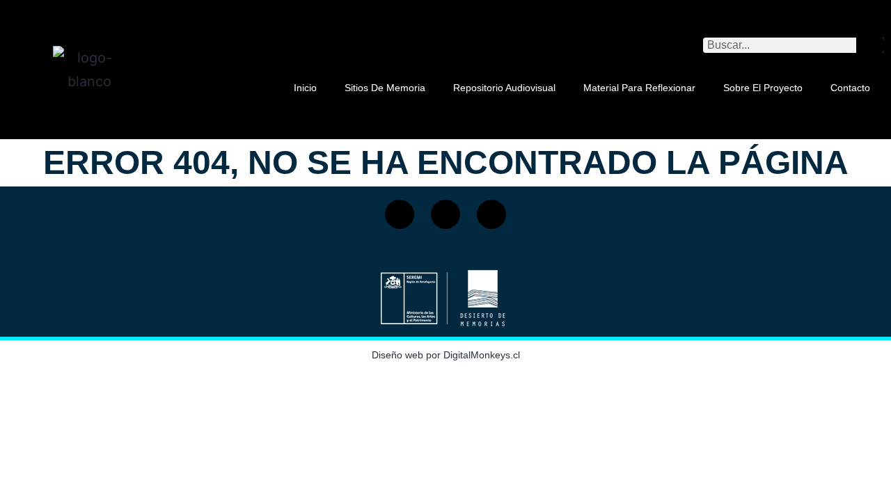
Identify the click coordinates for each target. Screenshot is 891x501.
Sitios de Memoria (385, 87)
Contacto (850, 87)
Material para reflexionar (639, 87)
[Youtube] (491, 214)
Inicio (305, 87)
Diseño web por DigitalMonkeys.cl (446, 354)
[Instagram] (445, 214)
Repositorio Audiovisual (504, 87)
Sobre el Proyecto (763, 87)
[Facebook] (399, 214)
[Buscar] (870, 45)
